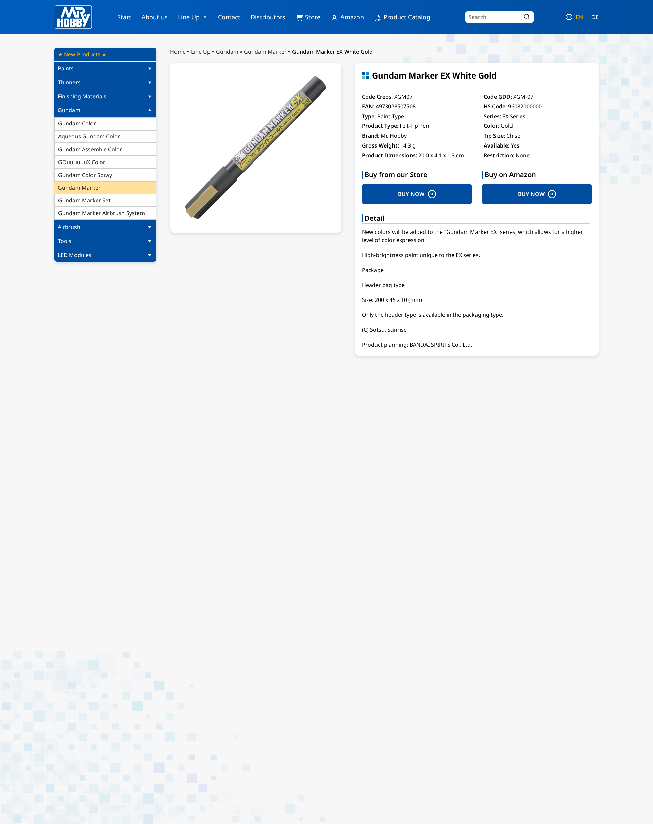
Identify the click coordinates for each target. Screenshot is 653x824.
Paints (66, 68)
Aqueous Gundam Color (89, 136)
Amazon (352, 17)
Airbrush (69, 227)
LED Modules (74, 255)
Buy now (411, 194)
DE (595, 17)
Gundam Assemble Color (90, 149)
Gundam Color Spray (85, 175)
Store (312, 17)
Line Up (189, 17)
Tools (64, 241)
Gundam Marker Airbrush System (101, 213)
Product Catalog (407, 17)
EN (579, 17)
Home (178, 51)
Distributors (268, 17)
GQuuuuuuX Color (81, 162)
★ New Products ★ (82, 54)
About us (154, 17)
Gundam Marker (79, 187)
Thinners (69, 82)
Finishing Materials (82, 96)
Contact (229, 17)
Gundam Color (77, 123)
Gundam (69, 110)
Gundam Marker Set (84, 200)
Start (124, 17)
